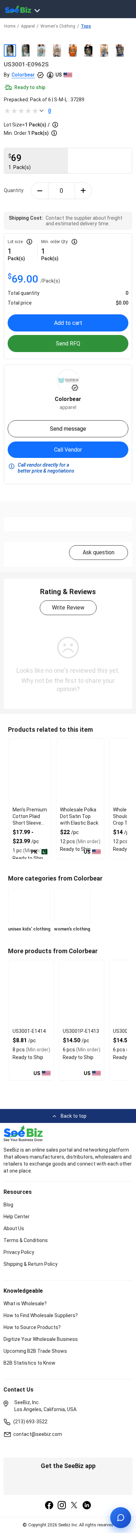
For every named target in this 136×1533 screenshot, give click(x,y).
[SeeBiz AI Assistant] (120, 1517)
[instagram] (61, 1506)
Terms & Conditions (25, 1240)
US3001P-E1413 (81, 1031)
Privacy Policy (18, 1252)
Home (9, 26)
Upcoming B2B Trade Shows (35, 1351)
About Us (13, 1228)
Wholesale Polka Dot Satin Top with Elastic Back (79, 816)
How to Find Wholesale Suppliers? (40, 1315)
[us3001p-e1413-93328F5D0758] (81, 993)
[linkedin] (87, 1506)
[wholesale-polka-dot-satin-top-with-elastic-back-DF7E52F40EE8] (80, 772)
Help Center (16, 1216)
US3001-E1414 (29, 1031)
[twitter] (74, 1506)
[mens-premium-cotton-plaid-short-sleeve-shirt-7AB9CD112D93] (30, 772)
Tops (86, 26)
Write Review (68, 607)
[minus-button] (39, 191)
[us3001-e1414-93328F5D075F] (31, 993)
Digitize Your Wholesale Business (40, 1339)
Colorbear (23, 75)
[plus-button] (83, 191)
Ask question (98, 552)
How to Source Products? (32, 1327)
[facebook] (49, 1506)
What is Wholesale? (25, 1303)
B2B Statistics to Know (29, 1363)
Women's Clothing (57, 26)
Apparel (28, 26)
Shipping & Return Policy (30, 1264)
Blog (8, 1204)
